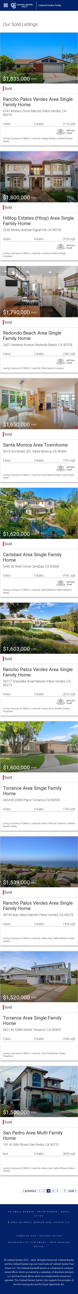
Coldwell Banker (21, 1212)
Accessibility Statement (27, 1242)
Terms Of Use (26, 1236)
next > (72, 1190)
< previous (29, 1190)
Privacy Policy (51, 1236)
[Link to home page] (23, 5)
